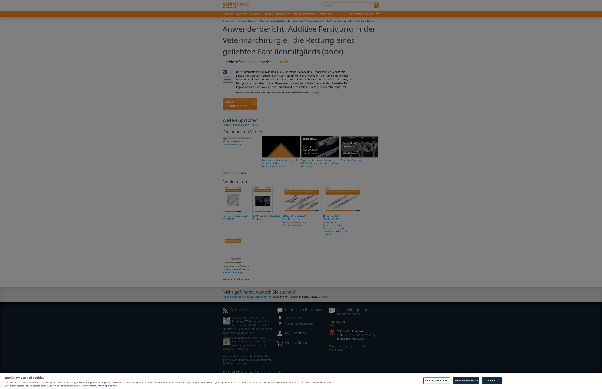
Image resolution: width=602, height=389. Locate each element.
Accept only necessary (466, 380)
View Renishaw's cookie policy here (100, 385)
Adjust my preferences (437, 380)
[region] (301, 381)
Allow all (491, 380)
